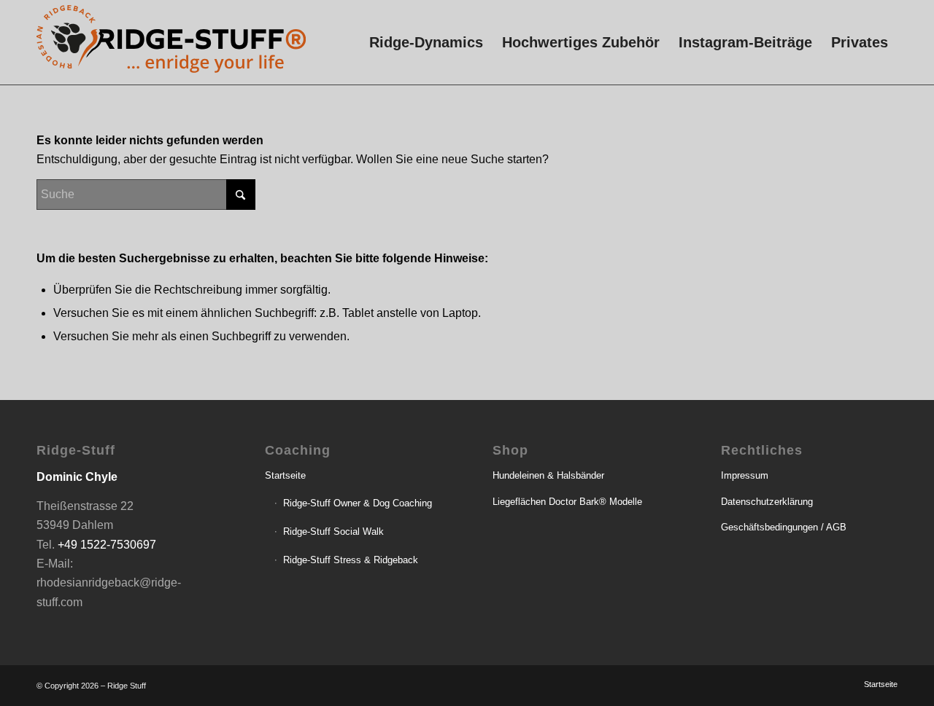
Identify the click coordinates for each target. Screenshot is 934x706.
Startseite (285, 475)
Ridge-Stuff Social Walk (333, 531)
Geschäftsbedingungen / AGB (783, 527)
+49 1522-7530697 (107, 544)
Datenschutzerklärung (767, 501)
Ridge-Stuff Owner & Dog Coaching (357, 503)
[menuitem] (426, 42)
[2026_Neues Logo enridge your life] (171, 42)
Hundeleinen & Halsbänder (548, 475)
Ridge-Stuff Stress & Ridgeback (350, 559)
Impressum (744, 475)
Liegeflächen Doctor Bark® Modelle (567, 501)
